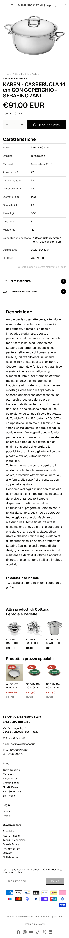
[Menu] (4, 5)
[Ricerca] (12, 5)
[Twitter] (44, 932)
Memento (8, 774)
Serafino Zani (11, 783)
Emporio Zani (10, 778)
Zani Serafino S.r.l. (13, 791)
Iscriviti (55, 881)
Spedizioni (9, 831)
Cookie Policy (11, 844)
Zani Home (9, 796)
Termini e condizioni (14, 840)
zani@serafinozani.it (23, 744)
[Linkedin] (50, 932)
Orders (6, 811)
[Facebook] (18, 932)
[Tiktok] (38, 932)
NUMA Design (11, 787)
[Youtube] (31, 932)
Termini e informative (35, 924)
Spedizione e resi (21, 281)
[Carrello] (65, 5)
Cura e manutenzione (24, 291)
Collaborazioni (11, 857)
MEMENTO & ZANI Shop (28, 916)
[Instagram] (25, 932)
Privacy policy (11, 848)
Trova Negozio (11, 770)
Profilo (7, 815)
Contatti (7, 853)
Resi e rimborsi (11, 835)
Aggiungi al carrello (49, 124)
